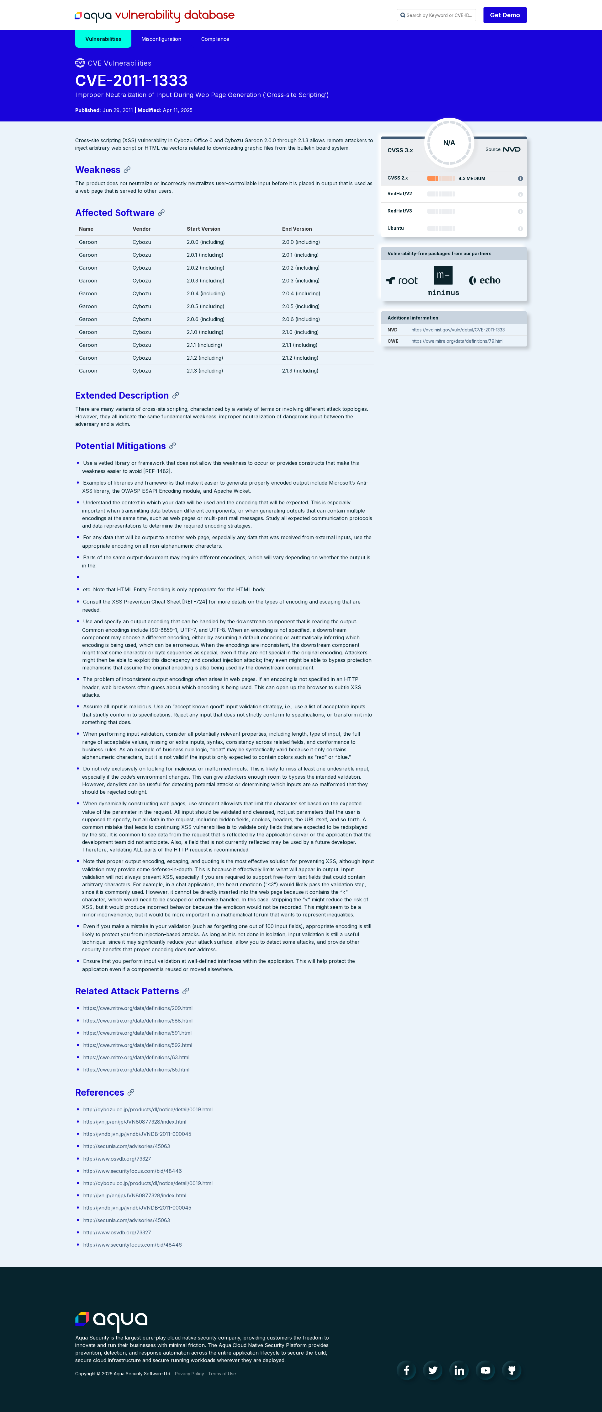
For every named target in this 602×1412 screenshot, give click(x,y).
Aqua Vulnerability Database (155, 16)
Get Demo (505, 15)
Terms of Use (222, 1373)
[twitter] (434, 1372)
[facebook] (408, 1372)
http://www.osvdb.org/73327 (117, 1159)
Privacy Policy (189, 1373)
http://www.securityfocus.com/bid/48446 (132, 1171)
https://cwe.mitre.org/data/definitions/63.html (136, 1057)
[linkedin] (461, 1372)
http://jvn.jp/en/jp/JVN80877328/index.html (134, 1122)
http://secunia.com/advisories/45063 (126, 1146)
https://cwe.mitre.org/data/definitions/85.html (136, 1069)
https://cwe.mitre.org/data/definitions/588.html (138, 1020)
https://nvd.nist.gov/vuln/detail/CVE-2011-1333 (458, 329)
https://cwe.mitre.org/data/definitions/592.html (137, 1045)
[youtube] (487, 1372)
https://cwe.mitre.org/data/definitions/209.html (138, 1008)
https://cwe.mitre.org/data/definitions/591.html (137, 1033)
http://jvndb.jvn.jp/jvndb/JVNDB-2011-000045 (137, 1134)
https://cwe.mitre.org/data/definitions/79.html (458, 341)
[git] (513, 1372)
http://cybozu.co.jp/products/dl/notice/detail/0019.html (148, 1109)
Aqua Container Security (111, 1323)
